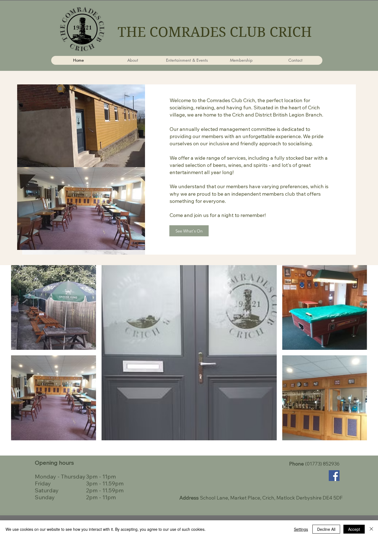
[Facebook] (334, 475)
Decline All (326, 529)
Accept (354, 529)
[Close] (371, 529)
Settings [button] (301, 529)
